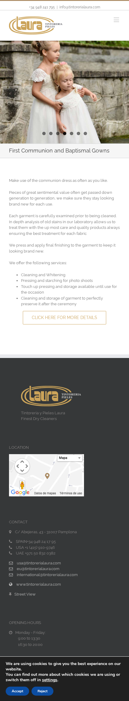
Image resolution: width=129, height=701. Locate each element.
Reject (42, 691)
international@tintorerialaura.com (47, 574)
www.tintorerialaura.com (38, 584)
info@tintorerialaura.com (79, 7)
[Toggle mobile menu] (117, 19)
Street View (25, 594)
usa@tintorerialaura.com (38, 563)
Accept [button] (17, 691)
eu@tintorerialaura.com (37, 568)
